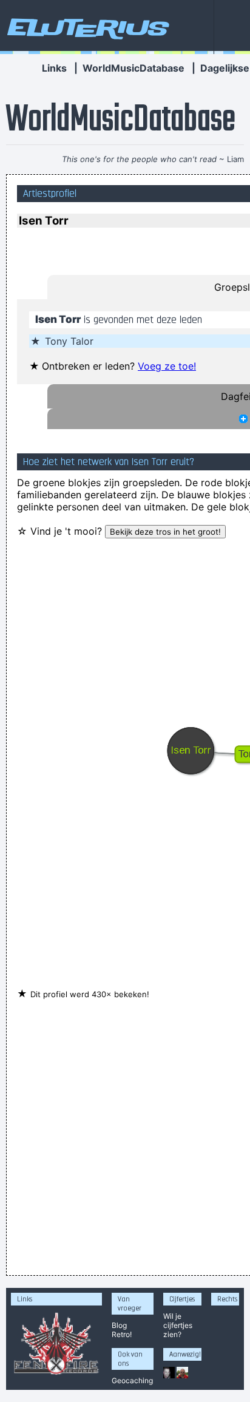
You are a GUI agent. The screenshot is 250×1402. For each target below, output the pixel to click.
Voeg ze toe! (167, 366)
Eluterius (86, 27)
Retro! (122, 1334)
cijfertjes (177, 1325)
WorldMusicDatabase (133, 68)
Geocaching (132, 1380)
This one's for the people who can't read (139, 159)
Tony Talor (69, 341)
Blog (119, 1325)
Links (54, 68)
